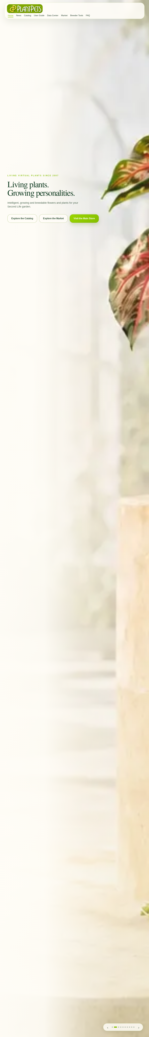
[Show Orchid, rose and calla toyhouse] (112, 1027)
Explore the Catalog (22, 218)
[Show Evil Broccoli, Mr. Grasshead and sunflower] (131, 1027)
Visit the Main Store (84, 218)
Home (10, 15)
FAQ (88, 15)
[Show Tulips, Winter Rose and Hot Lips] (133, 1027)
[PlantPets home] (25, 8)
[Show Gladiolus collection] (127, 1027)
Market (64, 15)
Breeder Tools (76, 15)
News (18, 15)
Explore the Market (53, 218)
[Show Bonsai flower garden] (123, 1027)
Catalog (27, 15)
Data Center (52, 15)
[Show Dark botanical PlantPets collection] (129, 1027)
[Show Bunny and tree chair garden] (125, 1027)
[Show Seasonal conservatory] (118, 1027)
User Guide (39, 15)
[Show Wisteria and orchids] (120, 1027)
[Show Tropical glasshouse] (115, 1027)
